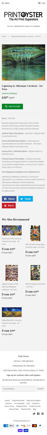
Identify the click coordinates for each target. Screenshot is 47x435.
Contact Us (36, 403)
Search (7, 400)
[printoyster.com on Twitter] (34, 414)
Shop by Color (26, 409)
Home (4, 36)
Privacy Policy (14, 409)
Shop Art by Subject (33, 400)
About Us (9, 403)
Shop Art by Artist (18, 400)
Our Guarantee (19, 403)
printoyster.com (24, 421)
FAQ (28, 403)
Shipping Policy (21, 406)
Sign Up (40, 389)
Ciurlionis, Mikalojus (9, 93)
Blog (34, 409)
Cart (43, 3)
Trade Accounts (35, 406)
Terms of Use (9, 406)
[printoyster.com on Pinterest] (42, 414)
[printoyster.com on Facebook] (38, 414)
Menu (7, 3)
